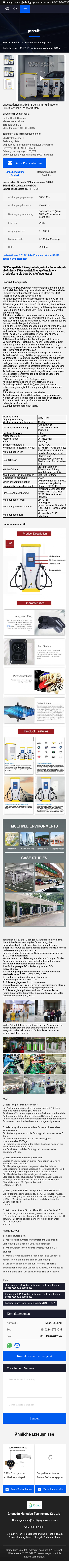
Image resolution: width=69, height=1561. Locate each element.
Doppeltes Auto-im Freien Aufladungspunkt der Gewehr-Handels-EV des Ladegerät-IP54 (18, 1476)
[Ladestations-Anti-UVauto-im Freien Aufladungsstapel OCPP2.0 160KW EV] (50, 1457)
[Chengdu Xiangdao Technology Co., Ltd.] (34, 1505)
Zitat (25, 8)
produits (16, 42)
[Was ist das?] (9, 1345)
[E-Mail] (17, 1345)
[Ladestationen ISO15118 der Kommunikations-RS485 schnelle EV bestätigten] (41, 78)
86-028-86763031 (36, 1527)
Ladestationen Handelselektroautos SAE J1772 (30, 1303)
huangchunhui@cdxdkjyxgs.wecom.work (27, 2)
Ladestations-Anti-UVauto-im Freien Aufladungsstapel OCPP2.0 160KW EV (48, 1476)
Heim (5, 42)
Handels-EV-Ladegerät (37, 42)
